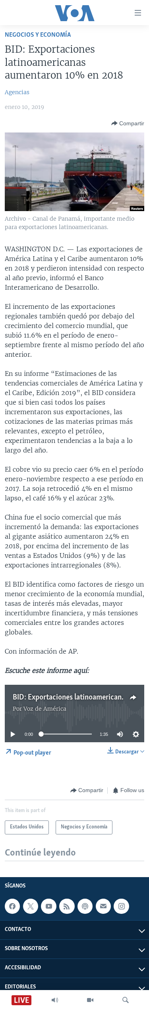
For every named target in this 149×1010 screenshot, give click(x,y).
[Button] (127, 123)
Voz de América (44, 708)
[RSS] (66, 906)
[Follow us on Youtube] (48, 906)
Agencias (17, 92)
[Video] (90, 1000)
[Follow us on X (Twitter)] (30, 906)
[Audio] (55, 1000)
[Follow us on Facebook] (12, 906)
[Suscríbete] (103, 906)
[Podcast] (85, 906)
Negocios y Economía (38, 35)
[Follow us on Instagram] (121, 906)
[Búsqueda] (125, 1000)
